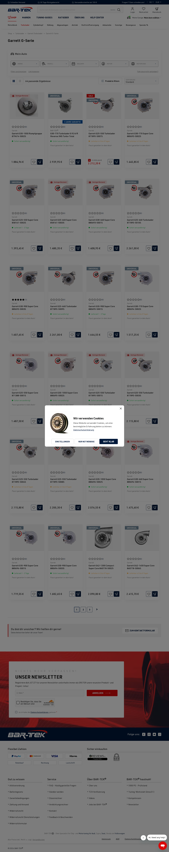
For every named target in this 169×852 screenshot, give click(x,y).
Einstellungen (62, 441)
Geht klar (108, 441)
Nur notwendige (86, 441)
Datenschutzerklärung (83, 430)
